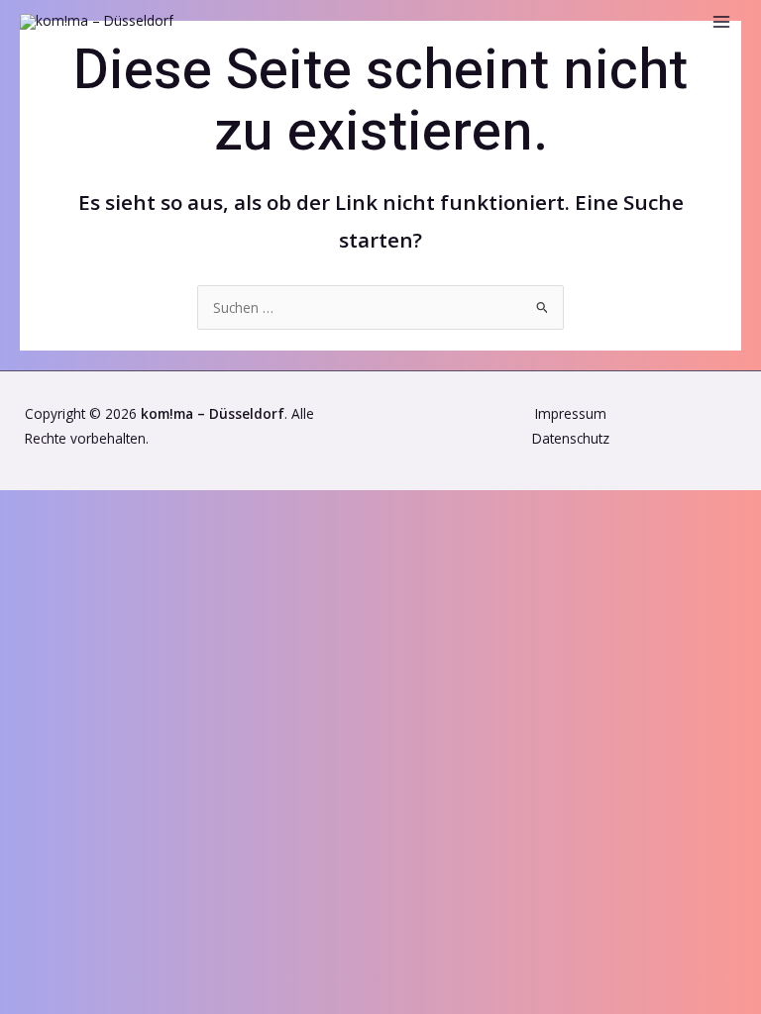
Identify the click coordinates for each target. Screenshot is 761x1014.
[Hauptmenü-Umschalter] (722, 22)
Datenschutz (570, 438)
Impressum (570, 413)
